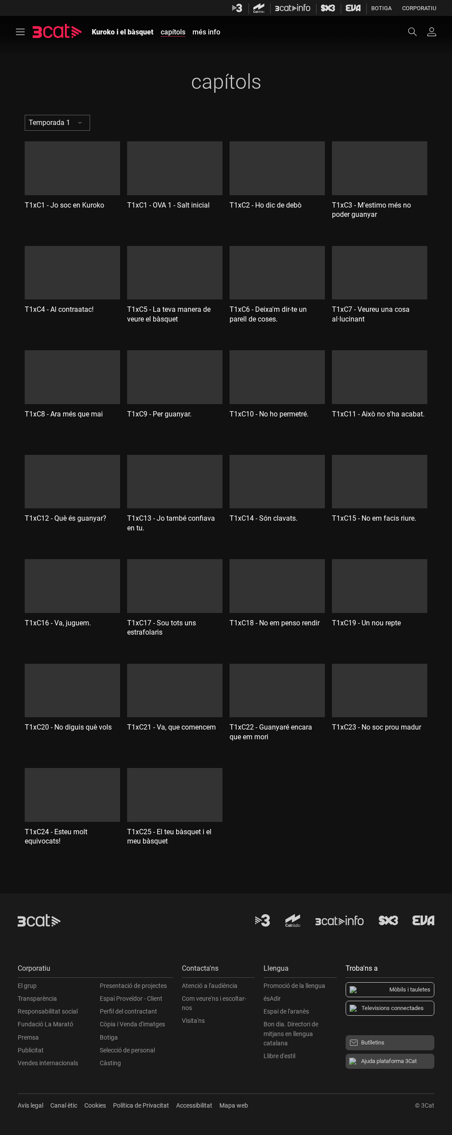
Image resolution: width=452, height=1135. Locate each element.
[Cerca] (416, 31)
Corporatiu (419, 8)
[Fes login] (431, 31)
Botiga (381, 8)
